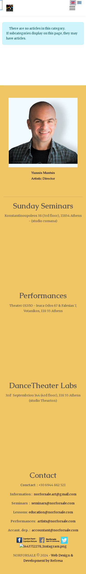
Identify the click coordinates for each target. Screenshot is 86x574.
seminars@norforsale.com (53, 503)
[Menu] (72, 8)
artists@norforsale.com (56, 521)
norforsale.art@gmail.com (55, 494)
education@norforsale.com (51, 512)
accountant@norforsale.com (55, 530)
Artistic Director (43, 178)
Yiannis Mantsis (43, 173)
